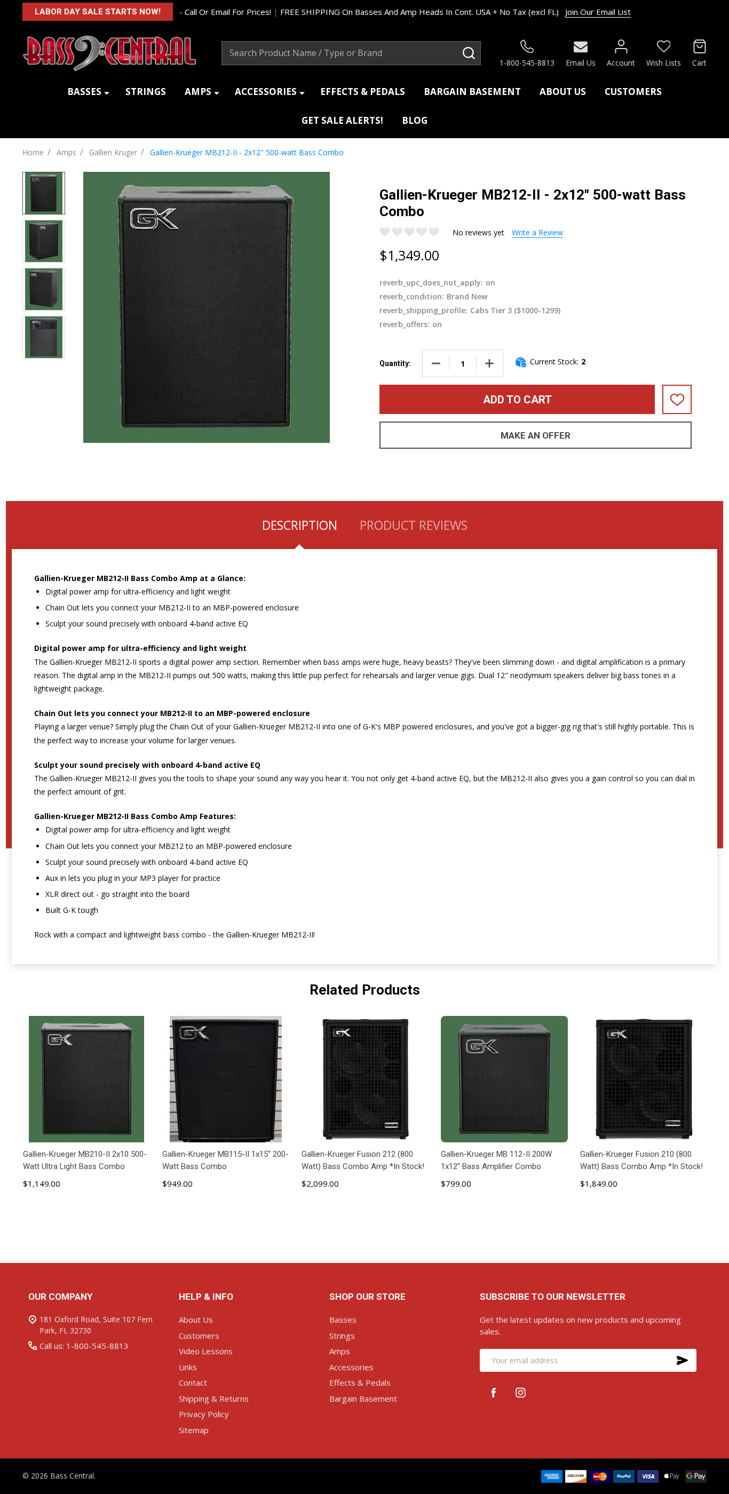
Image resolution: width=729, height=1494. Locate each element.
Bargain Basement (472, 91)
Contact (193, 1382)
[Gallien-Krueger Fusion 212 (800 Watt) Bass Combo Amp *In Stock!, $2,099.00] (365, 1079)
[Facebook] (493, 1392)
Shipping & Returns (214, 1398)
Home (33, 152)
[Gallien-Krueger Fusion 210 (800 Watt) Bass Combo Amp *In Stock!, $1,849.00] (643, 1079)
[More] (106, 92)
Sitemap (194, 1430)
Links (188, 1367)
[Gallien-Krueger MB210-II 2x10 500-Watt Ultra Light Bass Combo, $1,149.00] (86, 1079)
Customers (633, 91)
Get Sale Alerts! (342, 120)
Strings (145, 91)
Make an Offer (535, 435)
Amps (198, 91)
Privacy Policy (204, 1414)
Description (299, 525)
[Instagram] (520, 1392)
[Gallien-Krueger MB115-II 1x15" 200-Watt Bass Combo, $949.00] (225, 1079)
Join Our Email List (598, 11)
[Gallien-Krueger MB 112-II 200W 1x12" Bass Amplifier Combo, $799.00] (504, 1079)
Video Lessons (206, 1351)
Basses (84, 91)
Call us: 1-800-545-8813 (84, 1345)
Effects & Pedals (362, 91)
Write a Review (537, 232)
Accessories (266, 91)
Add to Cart (517, 399)
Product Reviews (413, 525)
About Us (563, 91)
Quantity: (395, 363)
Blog (414, 120)
